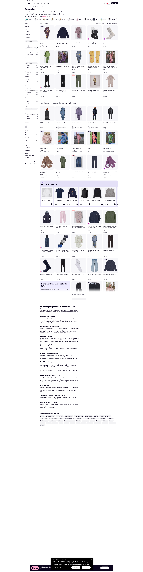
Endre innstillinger (57, 567)
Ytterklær (27, 28)
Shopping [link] (30, 6)
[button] (108, 3)
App (44, 3)
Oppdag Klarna (36, 3)
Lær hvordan (48, 16)
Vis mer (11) (28, 37)
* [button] (45, 46)
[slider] (26, 47)
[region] (72, 564)
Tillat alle (86, 567)
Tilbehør (27, 31)
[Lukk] (91, 559)
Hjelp (48, 3)
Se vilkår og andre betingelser (70, 103)
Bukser (27, 32)
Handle (41, 3)
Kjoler (61, 348)
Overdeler (28, 29)
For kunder (26, 0)
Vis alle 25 (27, 103)
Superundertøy (65, 331)
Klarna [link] (26, 6)
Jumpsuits (28, 34)
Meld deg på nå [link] (105, 568)
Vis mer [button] (78, 299)
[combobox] (100, 24)
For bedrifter (31, 0)
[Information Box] (47, 23)
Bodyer (27, 36)
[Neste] (116, 19)
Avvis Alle (76, 567)
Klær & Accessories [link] (36, 6)
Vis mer (62, 14)
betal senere (67, 381)
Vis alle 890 (27, 76)
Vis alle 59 (27, 122)
